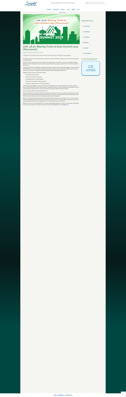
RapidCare (86, 42)
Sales (68, 9)
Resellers (61, 395)
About (73, 9)
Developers (56, 9)
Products (49, 9)
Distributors (87, 53)
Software (86, 31)
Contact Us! (68, 395)
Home (61, 12)
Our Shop (85, 48)
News (64, 12)
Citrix (86, 37)
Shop (78, 9)
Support (63, 9)
